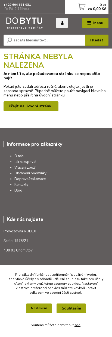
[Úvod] (25, 23)
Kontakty (21, 184)
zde (77, 325)
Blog (18, 190)
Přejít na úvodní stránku (31, 106)
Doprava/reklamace (30, 179)
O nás (19, 156)
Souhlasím (71, 308)
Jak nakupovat (25, 161)
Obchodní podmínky (30, 173)
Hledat (96, 40)
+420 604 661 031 (17, 5)
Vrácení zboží (25, 167)
